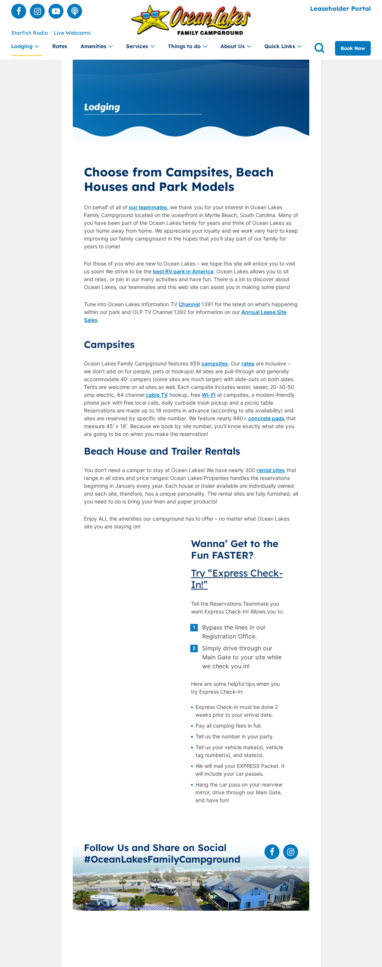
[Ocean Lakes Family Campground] (191, 20)
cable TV (157, 395)
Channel (189, 304)
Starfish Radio (29, 33)
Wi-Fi (209, 395)
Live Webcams (72, 33)
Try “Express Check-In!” (237, 579)
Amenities (93, 46)
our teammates (148, 207)
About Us (232, 46)
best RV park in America (183, 271)
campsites (214, 363)
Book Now (353, 48)
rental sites (271, 470)
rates (247, 363)
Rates (59, 46)
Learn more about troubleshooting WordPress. (140, 907)
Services (137, 46)
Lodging (21, 46)
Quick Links (279, 46)
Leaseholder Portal (340, 8)
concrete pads (266, 418)
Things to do (184, 46)
